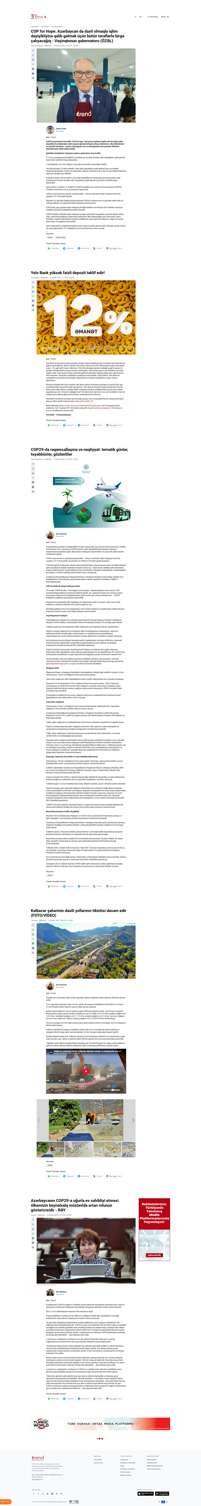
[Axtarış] (135, 17)
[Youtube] (47, 1494)
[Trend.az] (38, 16)
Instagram (105, 408)
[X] (43, 1494)
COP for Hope (60, 237)
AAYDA (50, 1165)
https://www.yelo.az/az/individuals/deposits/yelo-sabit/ (83, 405)
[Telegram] (52, 1494)
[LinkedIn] (57, 1494)
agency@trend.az (37, 1479)
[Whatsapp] (34, 1494)
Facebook (96, 408)
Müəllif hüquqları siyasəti (155, 1466)
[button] (33, 51)
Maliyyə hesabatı (125, 1475)
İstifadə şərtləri (152, 1459)
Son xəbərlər (98, 1459)
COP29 (50, 237)
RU (167, 1502)
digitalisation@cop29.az (60, 664)
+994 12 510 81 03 (37, 1477)
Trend (50, 157)
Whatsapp (115, 408)
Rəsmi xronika (98, 1463)
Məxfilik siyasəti (152, 1463)
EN (159, 1502)
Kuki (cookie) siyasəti (153, 1469)
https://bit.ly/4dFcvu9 (84, 401)
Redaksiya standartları (127, 1469)
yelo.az (49, 410)
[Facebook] (38, 1494)
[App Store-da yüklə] (145, 1494)
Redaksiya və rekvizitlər (127, 1463)
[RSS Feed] (61, 1494)
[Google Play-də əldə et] (162, 1494)
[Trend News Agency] (38, 1458)
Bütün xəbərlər (60, 131)
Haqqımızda (124, 1459)
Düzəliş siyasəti (125, 1472)
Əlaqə (122, 1466)
